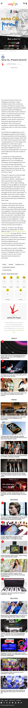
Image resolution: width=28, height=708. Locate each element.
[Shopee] (18, 702)
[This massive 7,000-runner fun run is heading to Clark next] (14, 664)
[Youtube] (15, 702)
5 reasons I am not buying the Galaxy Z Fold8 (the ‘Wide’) (13, 593)
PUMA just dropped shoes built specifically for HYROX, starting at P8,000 (14, 456)
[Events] (3, 57)
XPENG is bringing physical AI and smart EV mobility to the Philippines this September (13, 418)
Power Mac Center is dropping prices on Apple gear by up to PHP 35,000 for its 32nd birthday (13, 357)
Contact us (12, 700)
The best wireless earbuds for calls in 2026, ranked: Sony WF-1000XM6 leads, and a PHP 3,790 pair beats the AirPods (14, 518)
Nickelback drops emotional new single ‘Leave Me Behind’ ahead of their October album (14, 475)
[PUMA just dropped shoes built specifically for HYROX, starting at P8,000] (14, 447)
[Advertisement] (14, 83)
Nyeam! (20, 299)
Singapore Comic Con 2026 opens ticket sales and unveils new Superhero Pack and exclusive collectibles (14, 654)
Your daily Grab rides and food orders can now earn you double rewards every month (14, 394)
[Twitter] (12, 702)
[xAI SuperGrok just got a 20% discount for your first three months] (14, 367)
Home (2, 700)
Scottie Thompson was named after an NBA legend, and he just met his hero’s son (13, 692)
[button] (1, 3)
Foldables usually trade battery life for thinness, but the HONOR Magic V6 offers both (14, 494)
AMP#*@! (7, 299)
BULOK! (11, 287)
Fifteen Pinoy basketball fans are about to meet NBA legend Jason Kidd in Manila (14, 616)
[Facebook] (4, 702)
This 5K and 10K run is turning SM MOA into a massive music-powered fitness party (13, 635)
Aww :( (17, 287)
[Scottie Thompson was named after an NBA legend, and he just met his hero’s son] (14, 682)
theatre (11, 264)
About (6, 700)
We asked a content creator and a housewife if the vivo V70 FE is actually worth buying (13, 575)
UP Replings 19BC (6, 270)
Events (4, 264)
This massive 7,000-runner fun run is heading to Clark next (12, 673)
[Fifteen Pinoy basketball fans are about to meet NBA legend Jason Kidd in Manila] (14, 607)
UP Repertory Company (8, 267)
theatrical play (19, 264)
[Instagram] (6, 702)
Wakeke (4, 287)
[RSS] (21, 702)
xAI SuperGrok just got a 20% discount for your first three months (14, 375)
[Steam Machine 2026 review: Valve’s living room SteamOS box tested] (14, 547)
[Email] (1, 702)
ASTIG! (24, 287)
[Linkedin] (9, 702)
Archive (18, 700)
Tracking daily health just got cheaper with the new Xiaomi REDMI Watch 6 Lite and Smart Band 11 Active (14, 438)
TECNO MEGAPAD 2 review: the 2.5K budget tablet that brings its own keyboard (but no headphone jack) (12, 538)
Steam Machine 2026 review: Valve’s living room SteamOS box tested (14, 556)
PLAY (3, 54)
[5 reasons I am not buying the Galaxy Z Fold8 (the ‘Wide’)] (14, 585)
